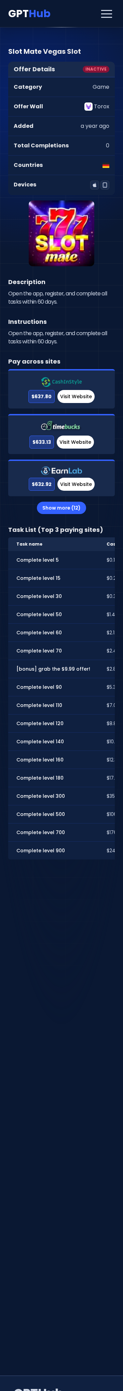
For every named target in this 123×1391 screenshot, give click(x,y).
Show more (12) (61, 507)
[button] (106, 13)
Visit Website (76, 396)
